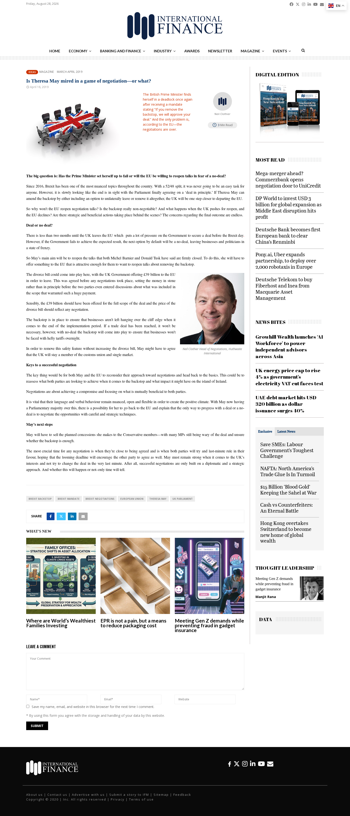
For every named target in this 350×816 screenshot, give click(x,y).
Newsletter (220, 51)
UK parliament (182, 498)
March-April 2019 (69, 72)
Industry (163, 51)
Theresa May (157, 498)
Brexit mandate (69, 498)
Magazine (250, 51)
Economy (78, 51)
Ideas (32, 72)
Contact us (57, 794)
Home (54, 51)
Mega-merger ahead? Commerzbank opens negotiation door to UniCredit (288, 179)
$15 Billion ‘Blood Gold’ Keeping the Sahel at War (288, 489)
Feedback (182, 794)
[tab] (265, 431)
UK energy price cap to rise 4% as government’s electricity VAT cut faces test (289, 377)
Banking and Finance (120, 51)
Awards (192, 51)
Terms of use (141, 799)
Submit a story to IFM (129, 794)
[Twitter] (237, 763)
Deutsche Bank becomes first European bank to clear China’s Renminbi (287, 235)
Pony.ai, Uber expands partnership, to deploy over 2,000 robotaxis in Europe (285, 260)
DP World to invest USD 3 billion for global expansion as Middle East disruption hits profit (288, 207)
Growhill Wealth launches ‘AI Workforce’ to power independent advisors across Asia (289, 346)
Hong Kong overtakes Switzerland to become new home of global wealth (285, 531)
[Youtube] (261, 763)
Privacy (118, 799)
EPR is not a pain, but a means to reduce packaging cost (133, 623)
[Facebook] (229, 763)
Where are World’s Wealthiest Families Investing (61, 623)
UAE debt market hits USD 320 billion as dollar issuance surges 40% (285, 404)
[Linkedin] (252, 763)
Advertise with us (88, 794)
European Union (131, 498)
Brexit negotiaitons (99, 498)
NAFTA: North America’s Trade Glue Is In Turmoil (287, 471)
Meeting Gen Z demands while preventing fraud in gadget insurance (209, 625)
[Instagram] (245, 763)
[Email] (270, 763)
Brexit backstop (40, 498)
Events (280, 51)
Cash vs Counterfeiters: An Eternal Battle (286, 507)
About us (34, 794)
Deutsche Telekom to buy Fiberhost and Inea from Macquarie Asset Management (283, 288)
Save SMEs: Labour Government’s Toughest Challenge (287, 450)
